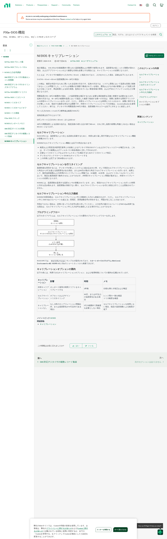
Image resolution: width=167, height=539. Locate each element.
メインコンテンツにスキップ (13, 21)
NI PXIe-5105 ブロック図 (14, 62)
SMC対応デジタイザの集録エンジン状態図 (17, 78)
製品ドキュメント (42, 46)
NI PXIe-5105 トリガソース (15, 97)
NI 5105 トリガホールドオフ (15, 107)
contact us (69, 19)
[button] (110, 35)
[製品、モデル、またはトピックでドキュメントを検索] (160, 34)
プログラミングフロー (148, 97)
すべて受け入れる (120, 529)
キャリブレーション (48, 324)
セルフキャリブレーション (149, 75)
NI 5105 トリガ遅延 (12, 113)
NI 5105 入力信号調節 (12, 72)
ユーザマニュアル (90, 61)
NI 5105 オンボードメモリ (15, 123)
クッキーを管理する (103, 529)
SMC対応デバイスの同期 (15, 128)
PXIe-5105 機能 (56, 46)
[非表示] (30, 44)
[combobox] (125, 34)
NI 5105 (6, 56)
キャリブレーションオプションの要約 (149, 103)
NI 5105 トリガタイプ (13, 102)
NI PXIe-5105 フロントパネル (16, 67)
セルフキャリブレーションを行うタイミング (149, 83)
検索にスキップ (33, 21)
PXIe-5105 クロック (12, 118)
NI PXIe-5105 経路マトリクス (16, 92)
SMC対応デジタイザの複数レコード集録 (17, 134)
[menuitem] (19, 5)
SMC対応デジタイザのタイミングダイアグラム (17, 85)
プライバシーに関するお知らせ (59, 528)
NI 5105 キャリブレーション (16, 141)
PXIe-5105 (76, 61)
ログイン (156, 25)
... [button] (66, 46)
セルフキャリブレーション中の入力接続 (149, 90)
